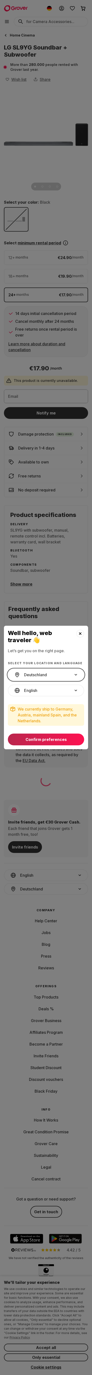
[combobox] (46, 675)
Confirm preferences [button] (46, 739)
